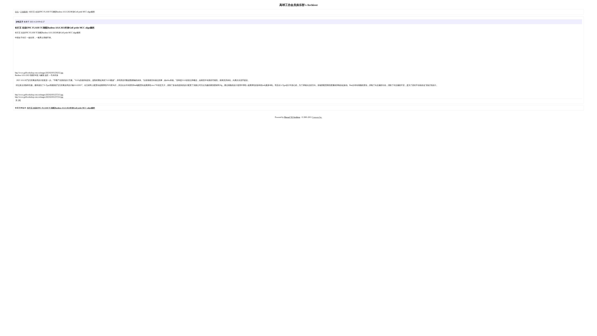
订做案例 (24, 12)
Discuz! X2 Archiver (292, 117)
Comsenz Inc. (317, 117)
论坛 (17, 12)
